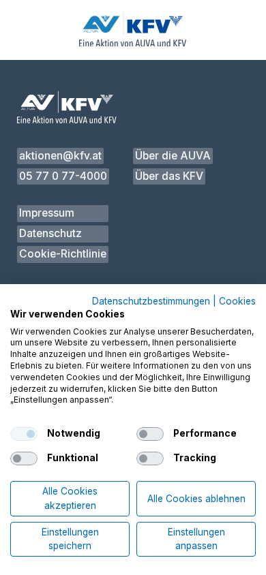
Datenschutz (50, 233)
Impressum (46, 212)
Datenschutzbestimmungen (151, 302)
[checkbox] (24, 434)
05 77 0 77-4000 (63, 176)
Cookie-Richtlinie (62, 253)
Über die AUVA (173, 155)
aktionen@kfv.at (60, 155)
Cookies (237, 302)
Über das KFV (169, 176)
